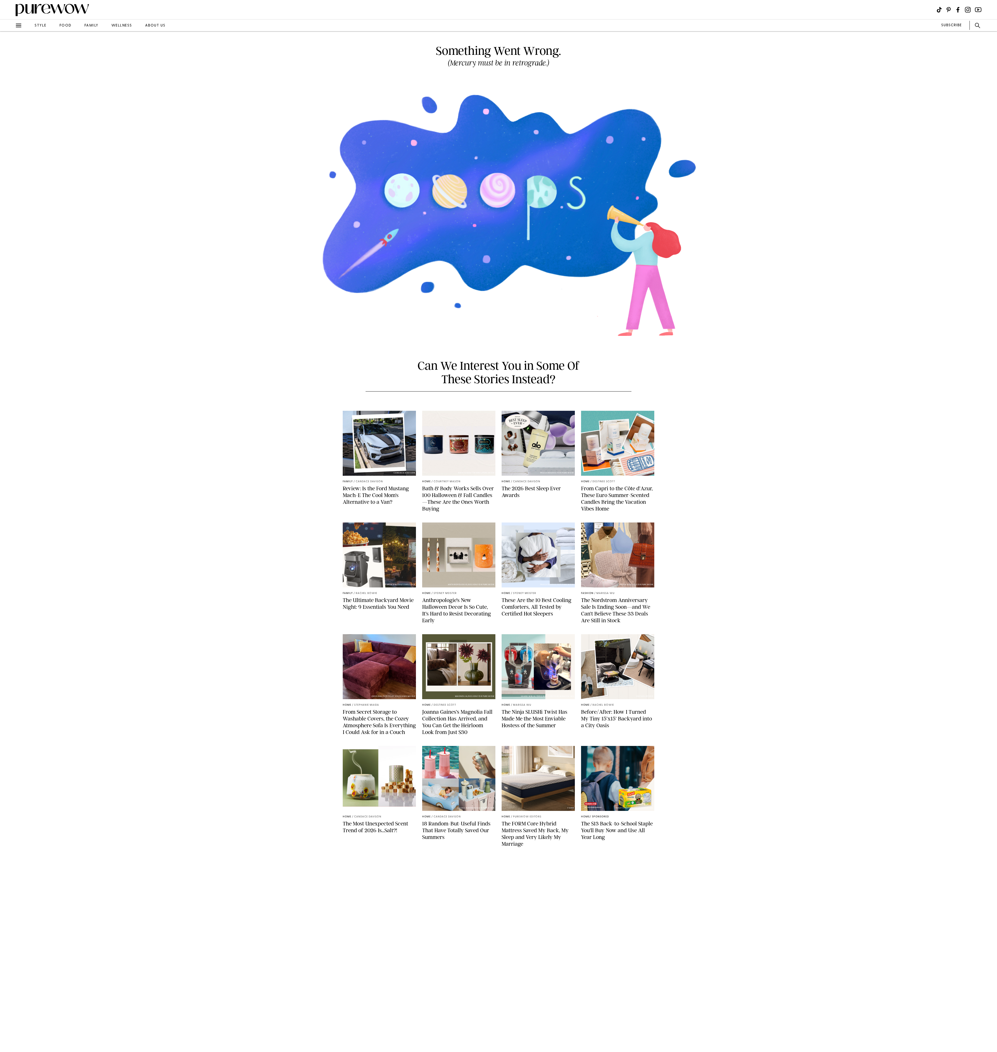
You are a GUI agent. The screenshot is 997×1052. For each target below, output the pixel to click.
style (40, 26)
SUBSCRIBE (951, 25)
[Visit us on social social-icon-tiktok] (939, 9)
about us (155, 26)
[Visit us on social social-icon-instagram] (968, 9)
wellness (121, 26)
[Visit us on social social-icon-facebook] (958, 9)
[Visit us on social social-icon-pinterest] (948, 9)
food (65, 26)
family (91, 26)
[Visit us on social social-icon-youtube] (978, 9)
